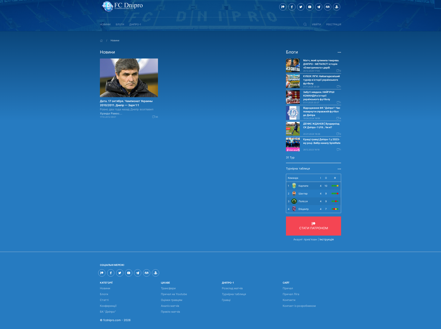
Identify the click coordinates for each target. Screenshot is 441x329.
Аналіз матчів (170, 305)
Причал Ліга (291, 294)
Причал (288, 288)
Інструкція (327, 239)
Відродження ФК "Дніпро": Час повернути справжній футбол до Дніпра (321, 111)
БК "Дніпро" (108, 311)
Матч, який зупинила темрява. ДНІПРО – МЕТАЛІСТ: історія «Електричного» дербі (321, 64)
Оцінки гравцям (171, 300)
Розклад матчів (232, 288)
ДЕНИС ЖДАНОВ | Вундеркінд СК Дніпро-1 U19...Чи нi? (321, 125)
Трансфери (168, 288)
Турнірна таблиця (234, 294)
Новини (105, 24)
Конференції (108, 305)
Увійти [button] (316, 24)
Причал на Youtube (174, 294)
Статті (104, 300)
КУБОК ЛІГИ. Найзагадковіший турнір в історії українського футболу (321, 80)
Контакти (289, 300)
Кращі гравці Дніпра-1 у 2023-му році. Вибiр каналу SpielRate (321, 141)
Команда (293, 177)
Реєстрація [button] (333, 24)
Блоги (120, 24)
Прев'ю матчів (170, 311)
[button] (305, 24)
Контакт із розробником (299, 305)
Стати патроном (313, 228)
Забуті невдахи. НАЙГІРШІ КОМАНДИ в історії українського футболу (318, 96)
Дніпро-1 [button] (135, 24)
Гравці (226, 300)
